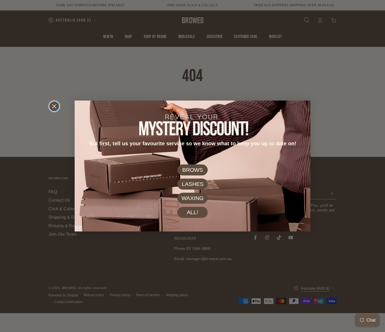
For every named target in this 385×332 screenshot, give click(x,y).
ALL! (192, 212)
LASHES (193, 184)
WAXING (193, 198)
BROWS (192, 170)
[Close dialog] (54, 106)
